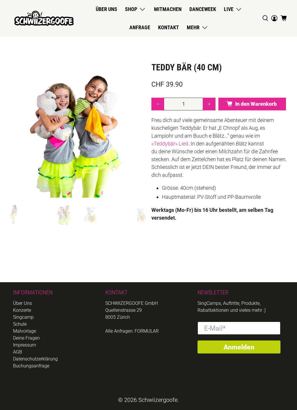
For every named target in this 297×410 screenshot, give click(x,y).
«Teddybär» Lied (169, 144)
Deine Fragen (26, 338)
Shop (131, 9)
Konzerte (22, 310)
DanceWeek (202, 9)
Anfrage (139, 27)
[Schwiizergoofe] (44, 18)
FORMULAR (147, 331)
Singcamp (23, 317)
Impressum (24, 345)
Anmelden (239, 347)
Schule (20, 324)
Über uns (106, 9)
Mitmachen (168, 9)
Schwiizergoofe (158, 399)
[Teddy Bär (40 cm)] (78, 130)
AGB (17, 352)
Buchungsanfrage (31, 366)
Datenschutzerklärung (35, 359)
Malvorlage (24, 331)
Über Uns (22, 303)
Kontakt (168, 27)
